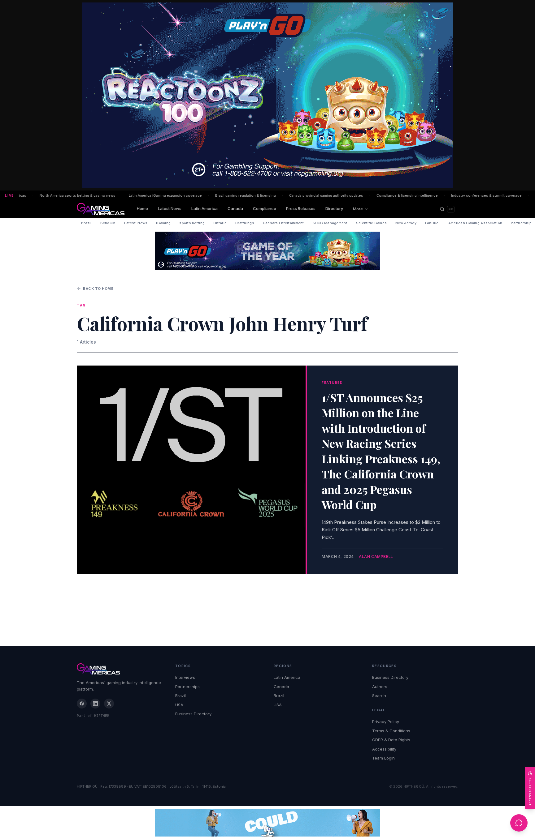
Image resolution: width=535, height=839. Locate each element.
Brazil (86, 223)
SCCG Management (330, 223)
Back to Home (98, 288)
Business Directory (193, 713)
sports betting (192, 223)
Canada (235, 208)
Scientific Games (371, 223)
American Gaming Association (475, 223)
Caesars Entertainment (283, 223)
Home (142, 208)
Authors (379, 686)
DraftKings (244, 223)
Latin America (204, 208)
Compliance (264, 208)
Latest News (169, 208)
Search (379, 695)
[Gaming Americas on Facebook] (82, 703)
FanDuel (432, 223)
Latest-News (135, 223)
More (358, 208)
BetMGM (108, 223)
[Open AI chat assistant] (519, 823)
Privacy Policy (385, 721)
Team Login (383, 758)
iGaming (163, 223)
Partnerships (187, 686)
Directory (334, 208)
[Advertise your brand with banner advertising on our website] (267, 823)
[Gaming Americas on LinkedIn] (95, 703)
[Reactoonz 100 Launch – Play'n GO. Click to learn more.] (267, 95)
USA (179, 704)
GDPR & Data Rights (391, 739)
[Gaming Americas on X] (109, 703)
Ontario (220, 223)
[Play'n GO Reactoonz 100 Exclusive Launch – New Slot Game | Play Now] (267, 251)
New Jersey (405, 223)
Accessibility (384, 749)
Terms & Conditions (391, 730)
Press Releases (300, 208)
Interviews (185, 677)
